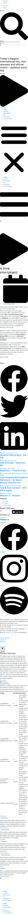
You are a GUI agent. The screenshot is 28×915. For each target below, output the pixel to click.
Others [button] (2, 866)
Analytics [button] (2, 839)
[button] (14, 148)
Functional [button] (3, 816)
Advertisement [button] (4, 853)
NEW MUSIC (6, 113)
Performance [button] (4, 828)
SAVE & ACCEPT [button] (5, 876)
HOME (5, 109)
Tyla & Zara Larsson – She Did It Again (13, 489)
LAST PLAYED (7, 118)
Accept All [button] (3, 640)
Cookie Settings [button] (4, 638)
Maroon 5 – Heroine (10, 495)
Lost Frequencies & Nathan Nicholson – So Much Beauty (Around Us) (14, 480)
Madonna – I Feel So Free (13, 470)
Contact (5, 1)
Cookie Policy (10, 632)
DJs (4, 115)
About (5, 3)
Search (2, 11)
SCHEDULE (6, 117)
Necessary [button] (3, 680)
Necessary (4, 682)
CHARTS (5, 111)
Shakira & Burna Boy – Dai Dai (13, 456)
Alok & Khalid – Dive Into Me (12, 464)
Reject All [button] (3, 641)
